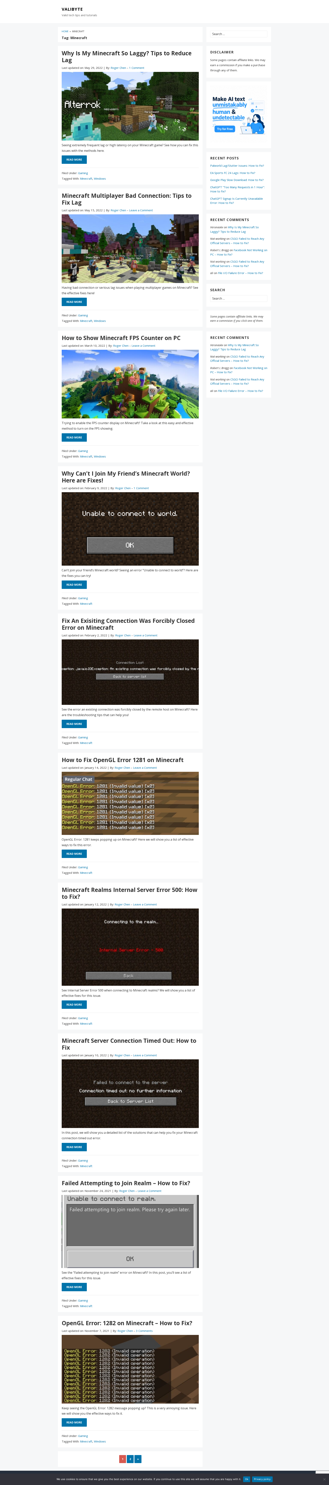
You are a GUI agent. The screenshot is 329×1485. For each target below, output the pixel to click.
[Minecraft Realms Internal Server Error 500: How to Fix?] (130, 948)
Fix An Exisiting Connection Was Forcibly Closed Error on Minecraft (128, 624)
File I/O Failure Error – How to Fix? (240, 273)
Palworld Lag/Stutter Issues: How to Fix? (237, 165)
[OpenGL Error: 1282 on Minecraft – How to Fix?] (130, 1370)
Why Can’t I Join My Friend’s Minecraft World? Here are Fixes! (126, 477)
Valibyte (72, 9)
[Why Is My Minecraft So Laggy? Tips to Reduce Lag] (130, 107)
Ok (246, 1479)
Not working (218, 238)
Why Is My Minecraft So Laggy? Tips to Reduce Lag (127, 56)
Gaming (83, 173)
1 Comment (136, 68)
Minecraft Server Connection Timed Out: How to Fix (129, 1044)
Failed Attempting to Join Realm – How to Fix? (126, 1183)
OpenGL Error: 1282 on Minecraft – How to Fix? (127, 1323)
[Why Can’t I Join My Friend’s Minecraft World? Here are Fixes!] (130, 530)
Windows (100, 178)
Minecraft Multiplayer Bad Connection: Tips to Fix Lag (127, 199)
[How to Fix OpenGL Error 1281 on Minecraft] (130, 804)
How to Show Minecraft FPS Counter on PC (121, 338)
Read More (74, 159)
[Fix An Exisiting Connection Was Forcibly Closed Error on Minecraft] (130, 673)
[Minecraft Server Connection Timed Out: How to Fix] (130, 1094)
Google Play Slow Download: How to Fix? (237, 180)
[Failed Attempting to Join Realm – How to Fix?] (130, 1232)
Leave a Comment (141, 210)
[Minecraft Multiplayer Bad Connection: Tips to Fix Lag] (130, 249)
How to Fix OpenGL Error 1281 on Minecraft (123, 760)
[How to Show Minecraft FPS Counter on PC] (130, 385)
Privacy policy (262, 1479)
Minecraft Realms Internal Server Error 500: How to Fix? (129, 893)
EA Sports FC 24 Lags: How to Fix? (232, 173)
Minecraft (86, 178)
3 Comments (144, 1331)
